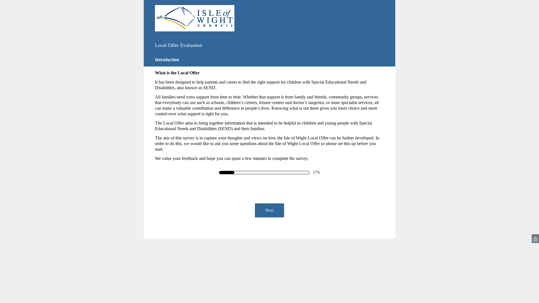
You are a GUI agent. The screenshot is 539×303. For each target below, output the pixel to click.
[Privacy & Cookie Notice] (535, 239)
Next (269, 210)
